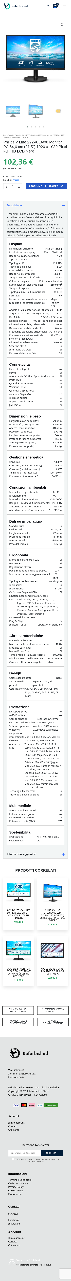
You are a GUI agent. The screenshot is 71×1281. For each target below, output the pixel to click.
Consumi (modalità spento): (24, 469)
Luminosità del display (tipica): (26, 284)
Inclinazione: (16, 588)
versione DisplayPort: (21, 394)
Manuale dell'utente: (20, 640)
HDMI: (13, 372)
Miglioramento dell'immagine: (26, 658)
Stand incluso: (17, 526)
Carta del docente (18, 1183)
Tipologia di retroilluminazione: (27, 291)
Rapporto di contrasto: (22, 273)
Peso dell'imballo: (19, 543)
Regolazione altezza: (20, 567)
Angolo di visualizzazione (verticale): (29, 313)
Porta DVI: (15, 379)
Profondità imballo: (20, 536)
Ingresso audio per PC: (22, 401)
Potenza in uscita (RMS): (22, 821)
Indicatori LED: (17, 624)
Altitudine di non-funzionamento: (28, 510)
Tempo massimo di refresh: (24, 277)
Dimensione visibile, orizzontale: (27, 324)
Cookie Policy (15, 1190)
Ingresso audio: (18, 397)
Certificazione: (17, 688)
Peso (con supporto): (21, 431)
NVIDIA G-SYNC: (18, 711)
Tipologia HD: (17, 263)
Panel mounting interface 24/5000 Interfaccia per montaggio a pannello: (30, 572)
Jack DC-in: (15, 405)
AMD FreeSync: (17, 715)
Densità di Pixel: (18, 320)
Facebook (13, 1220)
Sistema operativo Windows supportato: (19, 729)
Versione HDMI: (18, 387)
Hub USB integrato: (20, 369)
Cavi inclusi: (15, 529)
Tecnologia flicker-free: (22, 791)
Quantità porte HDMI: (21, 383)
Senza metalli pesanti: (16, 683)
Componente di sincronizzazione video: (22, 720)
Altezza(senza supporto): (23, 442)
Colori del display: (19, 281)
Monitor (12, 135)
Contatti (12, 1126)
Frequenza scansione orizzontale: (28, 331)
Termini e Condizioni (20, 1179)
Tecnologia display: (20, 266)
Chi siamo (13, 1129)
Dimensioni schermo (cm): (24, 342)
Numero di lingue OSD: (22, 617)
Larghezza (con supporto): (24, 420)
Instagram (14, 1223)
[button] (62, 25)
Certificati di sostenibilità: (16, 838)
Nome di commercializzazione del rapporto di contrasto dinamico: (28, 300)
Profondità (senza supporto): (25, 438)
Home (5, 135)
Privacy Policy (35, 1162)
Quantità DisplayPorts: (22, 390)
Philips (16, 179)
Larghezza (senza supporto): (25, 435)
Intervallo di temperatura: (23, 499)
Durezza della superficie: (23, 353)
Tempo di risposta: (19, 288)
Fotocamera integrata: (21, 814)
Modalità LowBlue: (19, 651)
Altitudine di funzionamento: (25, 506)
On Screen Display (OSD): (23, 592)
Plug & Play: (16, 621)
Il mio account (16, 1122)
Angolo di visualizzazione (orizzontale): (31, 309)
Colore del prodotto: (20, 677)
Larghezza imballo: (20, 533)
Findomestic (15, 1194)
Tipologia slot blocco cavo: (24, 581)
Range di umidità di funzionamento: (29, 502)
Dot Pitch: (14, 317)
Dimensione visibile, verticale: (26, 328)
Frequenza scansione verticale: (26, 335)
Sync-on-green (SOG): (21, 338)
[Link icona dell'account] (47, 6)
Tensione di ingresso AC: (23, 472)
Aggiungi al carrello (46, 186)
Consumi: (14, 461)
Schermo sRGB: (18, 346)
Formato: (14, 295)
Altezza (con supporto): (22, 428)
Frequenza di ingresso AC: (24, 476)
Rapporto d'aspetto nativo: (24, 255)
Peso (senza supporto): (22, 446)
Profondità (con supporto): (24, 424)
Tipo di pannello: (18, 259)
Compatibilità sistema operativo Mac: (16, 742)
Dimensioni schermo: (21, 248)
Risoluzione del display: (22, 252)
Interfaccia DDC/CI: (20, 349)
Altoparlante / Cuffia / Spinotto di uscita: (31, 376)
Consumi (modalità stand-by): (25, 465)
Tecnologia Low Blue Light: (24, 794)
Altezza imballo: (18, 540)
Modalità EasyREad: (20, 647)
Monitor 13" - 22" (22, 135)
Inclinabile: (15, 584)
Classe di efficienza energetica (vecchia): (31, 662)
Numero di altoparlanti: (22, 817)
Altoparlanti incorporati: (22, 810)
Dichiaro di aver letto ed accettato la (37, 1160)
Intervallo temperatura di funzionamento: (23, 493)
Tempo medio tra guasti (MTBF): (27, 654)
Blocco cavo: (16, 563)
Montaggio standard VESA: (24, 559)
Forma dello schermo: (21, 270)
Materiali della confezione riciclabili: (29, 644)
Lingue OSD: (13, 597)
